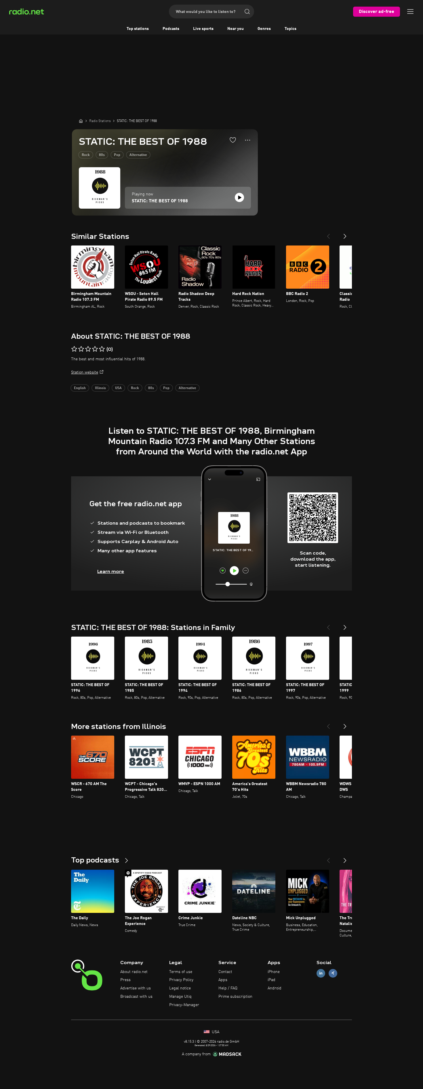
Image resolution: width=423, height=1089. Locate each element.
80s (102, 155)
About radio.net (134, 972)
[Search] (247, 11)
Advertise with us (135, 988)
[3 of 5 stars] (88, 349)
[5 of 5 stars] (101, 349)
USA (118, 388)
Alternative (138, 155)
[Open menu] (410, 11)
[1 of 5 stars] (74, 349)
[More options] (247, 140)
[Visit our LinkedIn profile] (321, 973)
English (80, 388)
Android (274, 988)
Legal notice (180, 988)
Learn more (110, 571)
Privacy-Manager (184, 1005)
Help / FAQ (227, 988)
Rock (86, 155)
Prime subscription (235, 997)
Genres (264, 29)
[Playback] (239, 197)
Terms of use (180, 972)
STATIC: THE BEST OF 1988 (160, 201)
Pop (117, 155)
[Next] (345, 234)
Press (125, 980)
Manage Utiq (180, 997)
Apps (222, 980)
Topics (290, 29)
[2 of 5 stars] (81, 349)
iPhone (274, 972)
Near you (235, 29)
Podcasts (171, 29)
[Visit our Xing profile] (333, 973)
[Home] (81, 121)
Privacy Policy (181, 980)
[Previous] (328, 234)
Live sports (203, 29)
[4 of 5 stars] (95, 349)
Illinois (100, 388)
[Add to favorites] (232, 139)
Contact (225, 972)
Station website (84, 372)
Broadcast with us (136, 997)
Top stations (138, 29)
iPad (271, 980)
